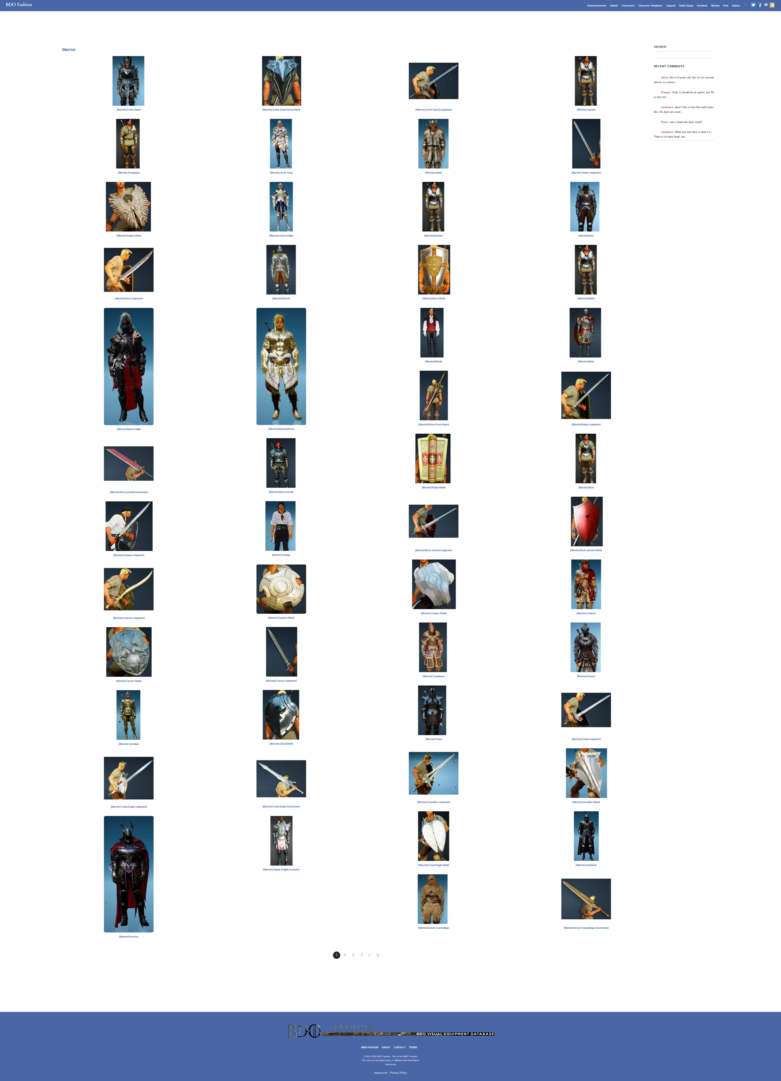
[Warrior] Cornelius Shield (586, 802)
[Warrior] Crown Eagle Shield (433, 865)
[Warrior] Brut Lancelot (281, 492)
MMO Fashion (370, 1047)
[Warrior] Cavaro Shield (128, 681)
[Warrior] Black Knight (129, 429)
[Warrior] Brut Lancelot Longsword (433, 550)
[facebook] (759, 5)
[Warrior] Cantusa (586, 613)
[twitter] (753, 5)
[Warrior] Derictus (128, 936)
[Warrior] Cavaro (586, 676)
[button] (745, 4)
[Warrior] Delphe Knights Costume (281, 869)
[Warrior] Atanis (433, 172)
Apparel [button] (670, 5)
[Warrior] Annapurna (129, 172)
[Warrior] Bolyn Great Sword (434, 424)
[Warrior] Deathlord (586, 865)
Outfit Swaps (686, 5)
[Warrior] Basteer (433, 235)
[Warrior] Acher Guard (129, 109)
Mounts (715, 5)
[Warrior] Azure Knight (281, 235)
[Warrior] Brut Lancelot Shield (586, 550)
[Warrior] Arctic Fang (281, 172)
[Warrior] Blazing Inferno (281, 429)
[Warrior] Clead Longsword (586, 739)
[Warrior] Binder (586, 298)
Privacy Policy (398, 1072)
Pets (726, 5)
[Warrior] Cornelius (129, 744)
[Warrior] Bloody (433, 361)
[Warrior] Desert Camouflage (433, 928)
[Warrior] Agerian (586, 109)
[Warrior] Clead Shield (281, 743)
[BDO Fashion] (390, 1038)
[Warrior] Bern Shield (433, 298)
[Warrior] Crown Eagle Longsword (129, 806)
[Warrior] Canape (281, 555)
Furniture (702, 5)
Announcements (596, 5)
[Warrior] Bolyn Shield (433, 487)
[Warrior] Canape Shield (433, 613)
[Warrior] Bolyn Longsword (586, 424)
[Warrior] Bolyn (586, 361)
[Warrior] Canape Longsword (128, 555)
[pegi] (772, 5)
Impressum (390, 1064)
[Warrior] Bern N (281, 298)
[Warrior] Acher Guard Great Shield (281, 109)
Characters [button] (628, 5)
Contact (400, 1047)
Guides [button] (736, 5)
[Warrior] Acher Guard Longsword (434, 109)
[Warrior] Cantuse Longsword (129, 618)
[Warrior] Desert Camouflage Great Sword (586, 928)
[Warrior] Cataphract (434, 676)
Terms (413, 1047)
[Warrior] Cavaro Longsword (281, 680)
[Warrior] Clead (433, 739)
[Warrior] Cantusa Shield (281, 617)
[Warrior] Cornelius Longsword (433, 802)
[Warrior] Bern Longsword (129, 298)
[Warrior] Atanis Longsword (586, 172)
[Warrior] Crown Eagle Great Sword (281, 806)
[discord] (766, 5)
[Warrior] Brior (586, 487)
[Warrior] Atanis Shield (129, 235)
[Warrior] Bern (586, 235)
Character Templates (650, 5)
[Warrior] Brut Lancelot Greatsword (129, 492)
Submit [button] (614, 5)
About (386, 1047)
